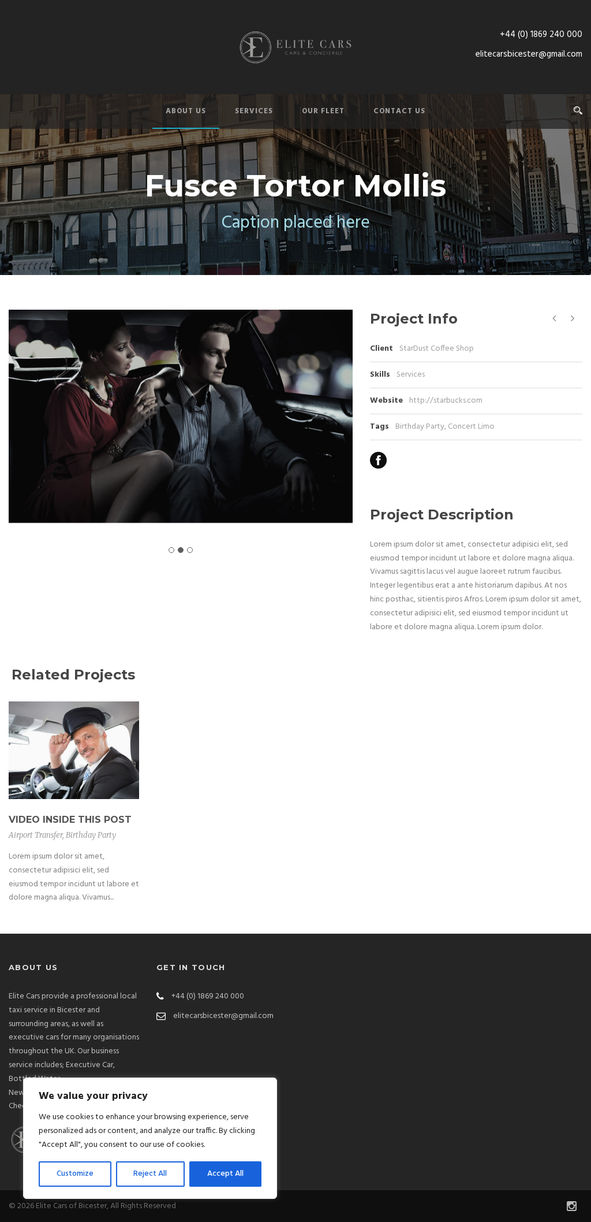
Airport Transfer (35, 835)
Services (254, 111)
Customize (75, 1173)
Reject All (150, 1173)
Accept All (225, 1173)
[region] (150, 1138)
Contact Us (399, 111)
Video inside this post (70, 819)
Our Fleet (323, 111)
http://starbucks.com (445, 400)
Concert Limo (471, 426)
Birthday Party (419, 426)
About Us (186, 111)
